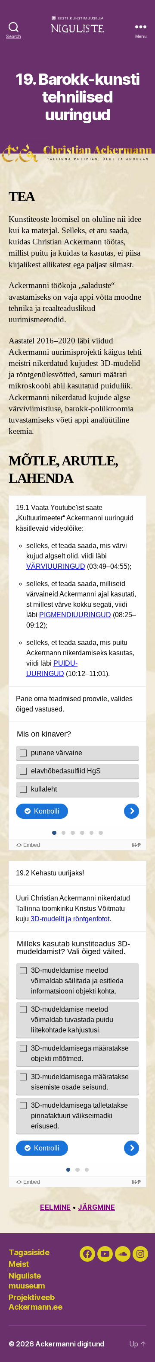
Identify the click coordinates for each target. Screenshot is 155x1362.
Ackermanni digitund (69, 1344)
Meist (19, 1264)
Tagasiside (29, 1252)
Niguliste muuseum (27, 1280)
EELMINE (55, 1207)
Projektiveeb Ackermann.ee (35, 1302)
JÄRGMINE (96, 1207)
